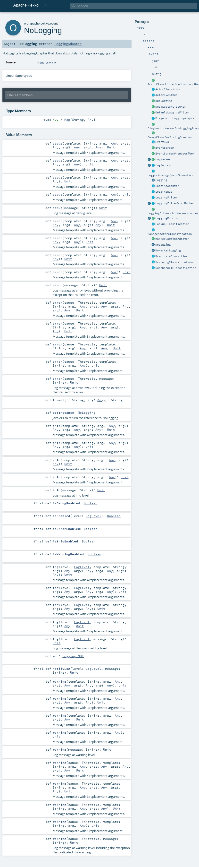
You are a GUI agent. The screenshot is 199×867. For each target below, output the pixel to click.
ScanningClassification (174, 262)
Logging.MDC (73, 656)
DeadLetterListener (170, 106)
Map (67, 119)
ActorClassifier (168, 89)
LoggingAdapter (167, 186)
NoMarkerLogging (168, 250)
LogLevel (93, 516)
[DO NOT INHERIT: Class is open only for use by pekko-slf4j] (153, 160)
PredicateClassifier (171, 256)
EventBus (162, 142)
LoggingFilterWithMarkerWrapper (173, 213)
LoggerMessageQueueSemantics (170, 175)
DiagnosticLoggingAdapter (175, 118)
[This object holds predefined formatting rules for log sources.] (149, 165)
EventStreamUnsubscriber (174, 153)
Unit (111, 147)
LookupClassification (172, 224)
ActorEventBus (166, 95)
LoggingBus (163, 191)
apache (34, 23)
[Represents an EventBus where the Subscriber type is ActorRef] (153, 95)
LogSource (163, 165)
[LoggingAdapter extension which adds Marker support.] (153, 239)
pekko (45, 23)
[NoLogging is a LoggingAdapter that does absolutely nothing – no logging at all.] (153, 245)
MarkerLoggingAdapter (172, 238)
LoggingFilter (166, 197)
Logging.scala (46, 62)
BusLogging (163, 101)
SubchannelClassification (175, 268)
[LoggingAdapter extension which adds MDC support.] (153, 118)
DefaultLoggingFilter (172, 112)
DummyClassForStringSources (170, 137)
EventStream (164, 147)
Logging (161, 180)
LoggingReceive (167, 218)
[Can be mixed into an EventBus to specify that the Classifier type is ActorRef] (153, 89)
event (54, 23)
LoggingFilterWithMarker (174, 203)
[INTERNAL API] (153, 80)
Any (90, 119)
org (26, 23)
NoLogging (163, 244)
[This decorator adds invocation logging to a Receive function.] (153, 218)
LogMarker (163, 159)
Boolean (90, 503)
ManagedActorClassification (170, 234)
